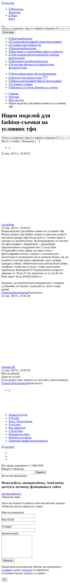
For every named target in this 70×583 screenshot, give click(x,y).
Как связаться (17, 427)
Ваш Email (7, 519)
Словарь (27, 84)
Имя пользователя (12, 512)
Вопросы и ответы (46, 87)
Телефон (6, 526)
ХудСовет (15, 424)
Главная (13, 93)
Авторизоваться (11, 493)
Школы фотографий (48, 81)
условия (6, 569)
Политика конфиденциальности (28, 440)
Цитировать (20, 292)
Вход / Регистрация (20, 421)
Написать (8, 560)
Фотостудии (37, 77)
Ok (4, 579)
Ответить (7, 292)
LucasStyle (7, 224)
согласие (27, 569)
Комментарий (9, 533)
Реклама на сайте (19, 434)
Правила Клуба (18, 414)
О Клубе (14, 418)
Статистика (16, 431)
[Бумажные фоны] (35, 408)
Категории (8, 32)
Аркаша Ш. (8, 367)
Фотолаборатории (45, 73)
